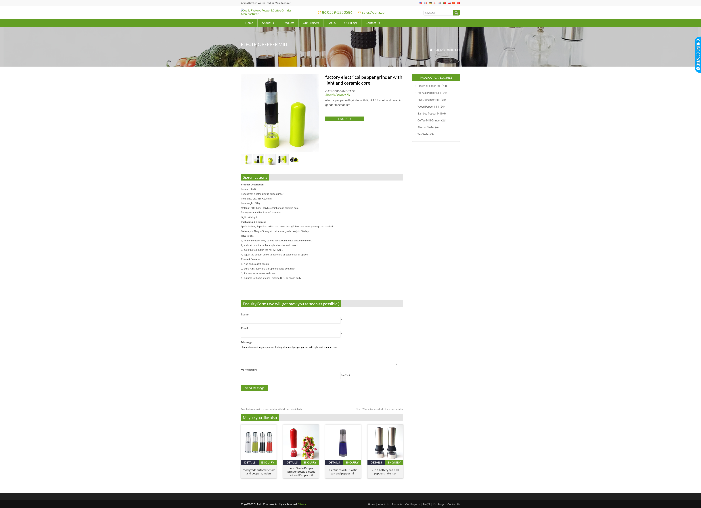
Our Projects (311, 22)
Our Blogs (350, 22)
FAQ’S (332, 22)
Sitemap (302, 504)
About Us (268, 22)
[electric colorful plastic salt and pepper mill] (343, 459)
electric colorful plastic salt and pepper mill (343, 471)
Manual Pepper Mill (429, 92)
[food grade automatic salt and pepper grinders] (259, 459)
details (249, 462)
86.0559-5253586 (337, 12)
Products (288, 22)
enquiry (344, 118)
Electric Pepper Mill (448, 49)
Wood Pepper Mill (428, 106)
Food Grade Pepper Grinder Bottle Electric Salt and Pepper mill (301, 471)
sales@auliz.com (374, 12)
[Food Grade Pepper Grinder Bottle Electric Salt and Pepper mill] (301, 459)
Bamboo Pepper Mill (429, 113)
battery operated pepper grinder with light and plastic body (271, 409)
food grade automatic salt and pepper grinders (259, 471)
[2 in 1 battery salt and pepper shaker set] (385, 459)
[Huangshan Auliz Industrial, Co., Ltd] (274, 13)
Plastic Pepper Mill (428, 99)
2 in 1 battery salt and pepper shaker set (385, 471)
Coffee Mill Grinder (429, 120)
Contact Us (373, 22)
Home (249, 22)
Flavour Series (426, 127)
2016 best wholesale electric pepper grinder (379, 409)
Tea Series (423, 134)
